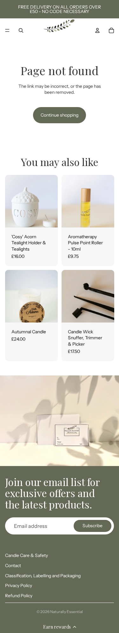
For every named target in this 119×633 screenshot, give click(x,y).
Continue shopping (59, 115)
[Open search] (21, 30)
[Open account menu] (97, 30)
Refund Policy (18, 595)
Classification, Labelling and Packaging (43, 576)
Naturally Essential (66, 611)
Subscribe (92, 525)
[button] (59, 626)
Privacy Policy (18, 585)
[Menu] (7, 30)
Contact (13, 565)
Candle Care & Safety (26, 555)
